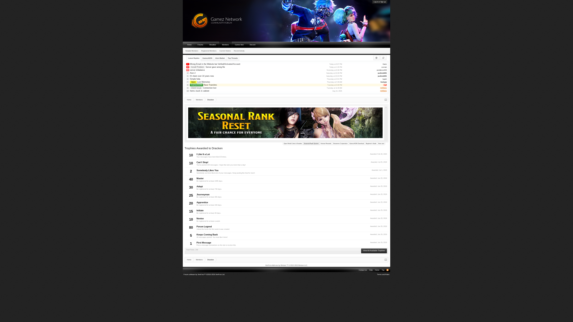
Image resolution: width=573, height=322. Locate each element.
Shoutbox (212, 45)
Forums (200, 45)
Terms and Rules (383, 274)
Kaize (385, 64)
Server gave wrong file (208, 67)
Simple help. (195, 79)
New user (381, 143)
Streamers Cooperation (340, 143)
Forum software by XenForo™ (204, 274)
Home (189, 45)
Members (225, 45)
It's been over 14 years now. (202, 76)
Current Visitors (225, 51)
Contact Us (363, 270)
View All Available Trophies (374, 251)
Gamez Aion (239, 45)
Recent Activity (239, 51)
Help (371, 270)
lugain (385, 79)
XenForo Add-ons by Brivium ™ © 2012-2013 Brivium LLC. (286, 265)
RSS (387, 270)
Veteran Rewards (326, 143)
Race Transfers (204, 85)
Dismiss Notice (386, 107)
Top (383, 270)
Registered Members (209, 51)
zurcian (384, 67)
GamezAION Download (356, 143)
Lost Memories (200, 82)
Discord (252, 45)
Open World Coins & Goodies (293, 143)
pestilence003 (382, 70)
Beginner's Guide (371, 143)
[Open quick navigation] (386, 100)
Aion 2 (192, 73)
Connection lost (203, 88)
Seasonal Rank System (311, 143)
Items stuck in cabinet (199, 91)
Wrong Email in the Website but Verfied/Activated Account (215, 64)
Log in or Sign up (380, 2)
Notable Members (191, 51)
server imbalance (197, 70)
